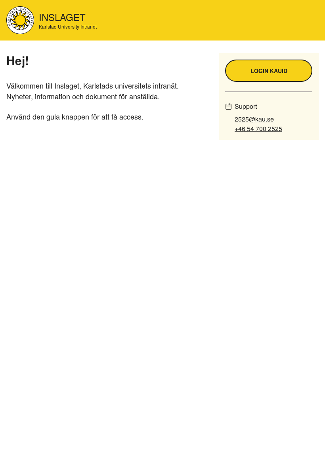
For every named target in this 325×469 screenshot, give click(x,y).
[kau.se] (20, 20)
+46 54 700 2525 (258, 128)
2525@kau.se (254, 119)
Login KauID (268, 71)
